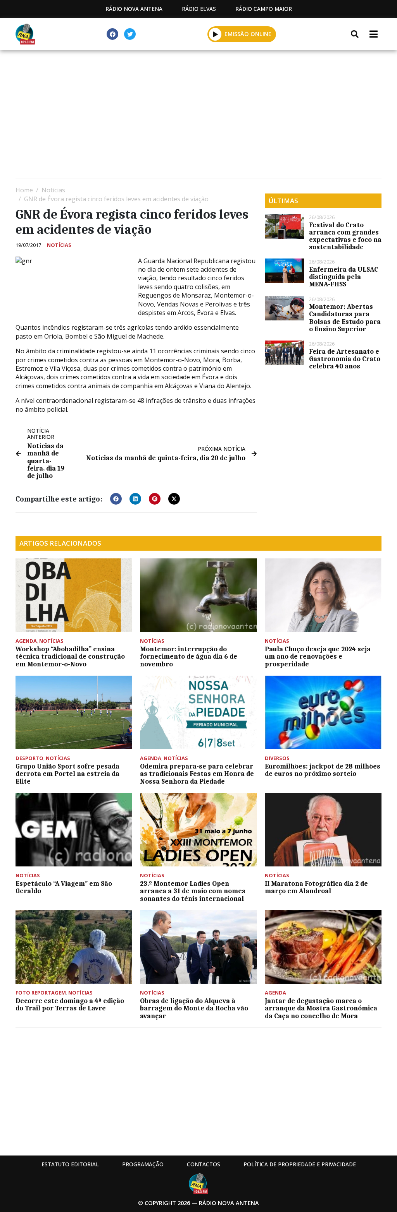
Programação (143, 1164)
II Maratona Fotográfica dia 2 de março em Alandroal (316, 887)
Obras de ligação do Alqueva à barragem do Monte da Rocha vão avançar (194, 1008)
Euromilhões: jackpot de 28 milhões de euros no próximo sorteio (322, 769)
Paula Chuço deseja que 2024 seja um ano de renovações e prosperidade (318, 656)
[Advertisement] (198, 116)
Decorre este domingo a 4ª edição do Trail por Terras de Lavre (70, 1004)
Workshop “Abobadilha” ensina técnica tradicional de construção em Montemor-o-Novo (70, 656)
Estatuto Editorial (70, 1164)
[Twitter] (130, 34)
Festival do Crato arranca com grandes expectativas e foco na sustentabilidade (345, 236)
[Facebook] (112, 34)
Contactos (203, 1164)
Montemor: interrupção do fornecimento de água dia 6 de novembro (188, 656)
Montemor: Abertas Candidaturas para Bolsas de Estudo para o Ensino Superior (345, 318)
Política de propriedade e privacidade (299, 1164)
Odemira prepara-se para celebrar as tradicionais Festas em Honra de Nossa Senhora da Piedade (197, 773)
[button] (215, 34)
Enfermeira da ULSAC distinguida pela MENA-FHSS (343, 276)
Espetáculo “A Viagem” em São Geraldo (64, 887)
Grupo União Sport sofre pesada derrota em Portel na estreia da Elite (67, 773)
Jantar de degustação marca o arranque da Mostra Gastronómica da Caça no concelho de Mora (321, 1008)
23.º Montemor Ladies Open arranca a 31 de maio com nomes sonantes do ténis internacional (192, 891)
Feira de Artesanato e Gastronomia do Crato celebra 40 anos (344, 359)
